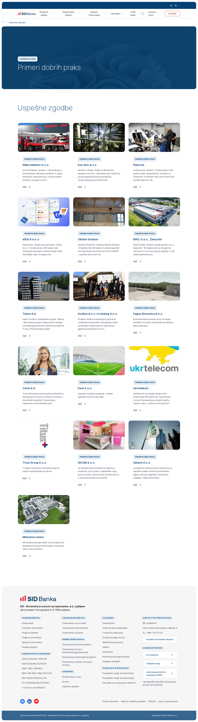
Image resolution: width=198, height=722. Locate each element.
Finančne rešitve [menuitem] (44, 13)
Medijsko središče (111, 661)
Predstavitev (108, 623)
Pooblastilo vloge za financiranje (117, 673)
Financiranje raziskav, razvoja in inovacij (77, 663)
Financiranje (27, 623)
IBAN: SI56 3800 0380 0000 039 (37, 673)
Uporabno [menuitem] (115, 13)
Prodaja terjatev (30, 647)
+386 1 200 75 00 (154, 632)
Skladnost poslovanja (112, 642)
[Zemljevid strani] (171, 5)
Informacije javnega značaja (115, 656)
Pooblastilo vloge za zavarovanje (118, 678)
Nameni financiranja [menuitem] (94, 13)
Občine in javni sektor (32, 642)
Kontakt (172, 13)
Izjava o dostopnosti (168, 701)
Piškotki (152, 701)
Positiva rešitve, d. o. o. (169, 715)
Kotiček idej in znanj (71, 676)
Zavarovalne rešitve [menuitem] (68, 13)
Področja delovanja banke (114, 628)
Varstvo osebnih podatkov (133, 701)
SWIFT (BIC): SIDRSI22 (32, 668)
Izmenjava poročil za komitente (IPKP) (156, 673)
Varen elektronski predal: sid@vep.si (160, 628)
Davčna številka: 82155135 (34, 663)
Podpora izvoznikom (31, 637)
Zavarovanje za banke (72, 632)
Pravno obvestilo (110, 701)
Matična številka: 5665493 (34, 658)
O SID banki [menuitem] (133, 13)
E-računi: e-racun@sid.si (33, 687)
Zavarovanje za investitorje (75, 628)
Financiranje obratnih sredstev (76, 644)
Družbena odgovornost (113, 637)
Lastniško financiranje (32, 628)
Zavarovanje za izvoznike (74, 623)
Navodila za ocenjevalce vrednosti (119, 682)
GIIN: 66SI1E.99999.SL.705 (34, 678)
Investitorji (107, 651)
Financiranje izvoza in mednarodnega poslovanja (75, 651)
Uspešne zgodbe (17, 22)
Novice (65, 681)
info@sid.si (151, 623)
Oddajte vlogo (152, 13)
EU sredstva (152, 655)
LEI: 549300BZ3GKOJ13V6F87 (35, 682)
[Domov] (5, 21)
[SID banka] (27, 13)
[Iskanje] (143, 13)
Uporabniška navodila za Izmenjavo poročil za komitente (159, 683)
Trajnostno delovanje (112, 632)
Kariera (105, 647)
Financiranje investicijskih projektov (79, 657)
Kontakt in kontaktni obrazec (160, 639)
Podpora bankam (30, 632)
